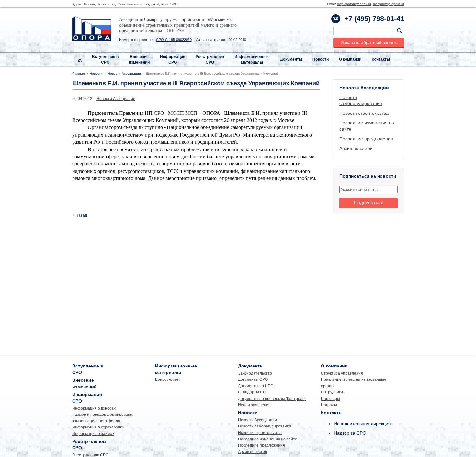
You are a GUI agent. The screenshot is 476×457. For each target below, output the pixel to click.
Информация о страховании (98, 427)
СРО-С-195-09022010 (174, 40)
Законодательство (255, 373)
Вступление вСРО (105, 59)
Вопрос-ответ (167, 379)
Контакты (381, 59)
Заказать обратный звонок (369, 42)
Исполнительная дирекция (362, 423)
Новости (320, 59)
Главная (78, 73)
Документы (291, 59)
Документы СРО (253, 379)
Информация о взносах (94, 408)
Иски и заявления (254, 405)
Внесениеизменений (139, 59)
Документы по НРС (255, 386)
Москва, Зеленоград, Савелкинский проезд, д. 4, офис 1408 (131, 4)
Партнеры (330, 398)
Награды (329, 405)
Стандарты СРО (253, 392)
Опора (91, 28)
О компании (350, 59)
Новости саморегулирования (264, 426)
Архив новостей (356, 148)
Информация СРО (172, 59)
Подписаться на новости (367, 176)
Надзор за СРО (350, 433)
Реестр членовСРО (210, 59)
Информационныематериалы (252, 59)
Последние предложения (366, 138)
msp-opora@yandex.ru (354, 4)
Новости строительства (364, 113)
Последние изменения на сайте (267, 439)
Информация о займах (93, 433)
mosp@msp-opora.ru (388, 4)
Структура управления (342, 373)
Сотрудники (332, 392)
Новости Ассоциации (124, 73)
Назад (81, 215)
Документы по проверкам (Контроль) (272, 398)
